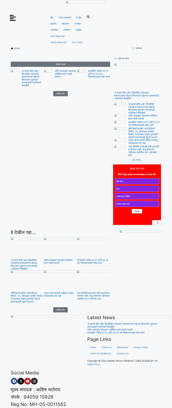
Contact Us (123, 353)
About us (107, 347)
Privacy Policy (141, 347)
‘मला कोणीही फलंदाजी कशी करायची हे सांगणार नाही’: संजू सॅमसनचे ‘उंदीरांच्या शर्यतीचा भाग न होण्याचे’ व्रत (143, 151)
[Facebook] (14, 381)
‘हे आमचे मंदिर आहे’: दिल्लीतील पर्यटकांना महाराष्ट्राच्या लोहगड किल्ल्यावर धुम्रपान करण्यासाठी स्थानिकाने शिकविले (31, 78)
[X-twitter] (20, 381)
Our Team (77, 42)
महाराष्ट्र (65, 23)
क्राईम (78, 30)
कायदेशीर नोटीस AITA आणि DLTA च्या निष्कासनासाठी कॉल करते (99, 74)
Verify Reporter (58, 42)
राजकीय (77, 23)
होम (51, 17)
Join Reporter (57, 36)
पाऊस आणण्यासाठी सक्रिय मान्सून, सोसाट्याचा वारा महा (143, 141)
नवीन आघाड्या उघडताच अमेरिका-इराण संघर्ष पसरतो (65, 74)
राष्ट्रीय (53, 23)
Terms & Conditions (100, 353)
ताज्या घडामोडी (65, 17)
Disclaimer (122, 347)
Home (93, 347)
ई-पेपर (78, 17)
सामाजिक (54, 30)
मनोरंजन (66, 30)
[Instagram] (34, 381)
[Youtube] (27, 381)
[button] (88, 16)
